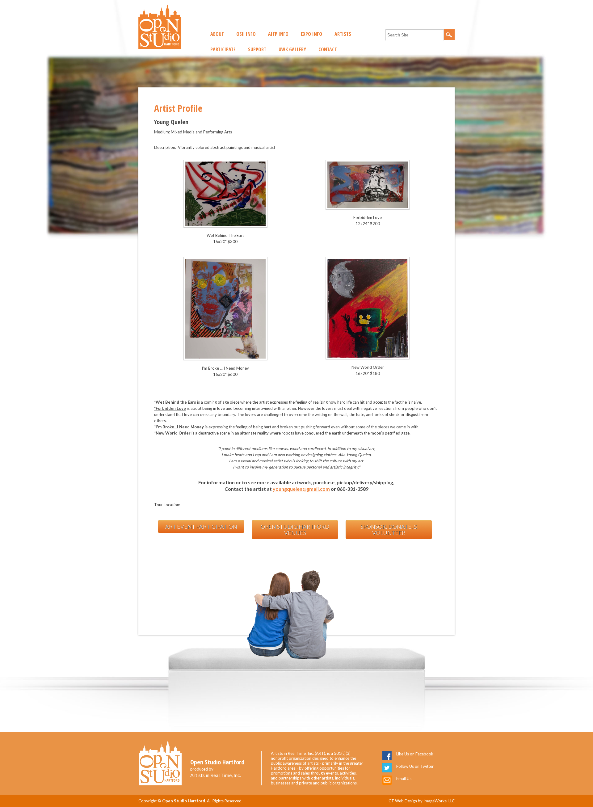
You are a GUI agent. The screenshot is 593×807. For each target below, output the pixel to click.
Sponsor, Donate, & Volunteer (389, 529)
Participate (223, 49)
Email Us (403, 778)
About (217, 34)
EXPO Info (311, 34)
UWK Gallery (292, 49)
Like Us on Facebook (414, 753)
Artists (342, 34)
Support (257, 49)
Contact (327, 49)
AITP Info (278, 34)
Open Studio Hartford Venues (295, 529)
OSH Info (246, 34)
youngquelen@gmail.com (301, 489)
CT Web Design (403, 800)
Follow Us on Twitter (415, 766)
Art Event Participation (201, 526)
